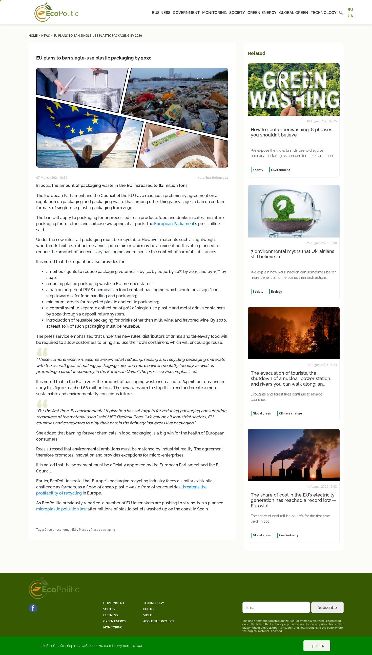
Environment (280, 170)
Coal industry (288, 535)
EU (74, 529)
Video (147, 615)
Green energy (262, 12)
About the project (158, 621)
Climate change (290, 413)
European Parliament (174, 223)
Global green (293, 12)
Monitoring (214, 12)
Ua (350, 15)
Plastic (83, 529)
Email (251, 607)
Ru (350, 9)
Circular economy (57, 529)
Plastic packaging (103, 529)
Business (161, 12)
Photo (148, 609)
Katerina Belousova (212, 177)
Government (186, 12)
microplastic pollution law (62, 509)
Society (237, 12)
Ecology (276, 291)
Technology (324, 12)
